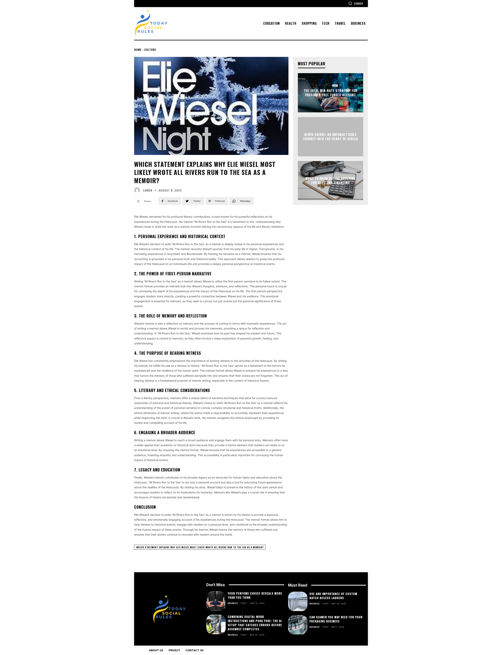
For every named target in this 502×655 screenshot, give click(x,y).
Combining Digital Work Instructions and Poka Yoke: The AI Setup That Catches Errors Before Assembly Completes (255, 622)
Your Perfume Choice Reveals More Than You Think (255, 595)
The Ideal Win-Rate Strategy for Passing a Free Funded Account (330, 92)
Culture (150, 49)
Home (138, 49)
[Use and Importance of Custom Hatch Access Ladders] (297, 601)
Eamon (147, 190)
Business (233, 603)
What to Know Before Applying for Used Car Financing (330, 180)
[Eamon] (138, 190)
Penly (244, 603)
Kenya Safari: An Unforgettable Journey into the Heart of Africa (330, 136)
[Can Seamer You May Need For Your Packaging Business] (297, 624)
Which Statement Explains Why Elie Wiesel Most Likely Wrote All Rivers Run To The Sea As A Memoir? (200, 547)
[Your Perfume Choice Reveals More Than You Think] (216, 601)
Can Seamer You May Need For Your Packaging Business (336, 619)
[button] (355, 3)
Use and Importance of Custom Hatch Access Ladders (333, 595)
